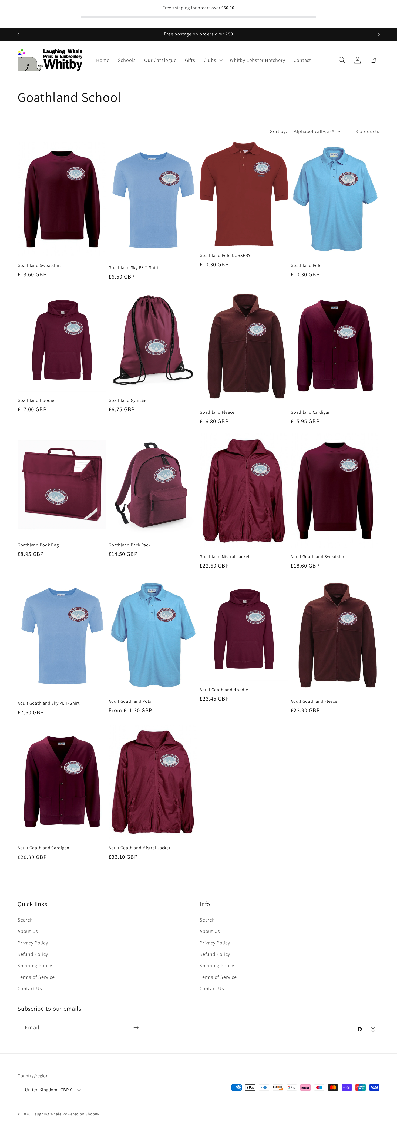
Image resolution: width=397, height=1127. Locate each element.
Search (25, 919)
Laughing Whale (47, 1113)
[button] (212, 60)
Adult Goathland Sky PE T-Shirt (49, 703)
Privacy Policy (33, 942)
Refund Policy (33, 953)
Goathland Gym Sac (128, 400)
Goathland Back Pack (129, 545)
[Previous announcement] (18, 34)
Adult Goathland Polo (130, 701)
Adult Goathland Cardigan (43, 848)
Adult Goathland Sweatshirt (318, 556)
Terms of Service (36, 976)
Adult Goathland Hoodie (224, 689)
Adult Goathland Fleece (314, 701)
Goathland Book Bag (38, 545)
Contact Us (30, 988)
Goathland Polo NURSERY (225, 255)
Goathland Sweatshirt (39, 265)
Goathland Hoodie (36, 400)
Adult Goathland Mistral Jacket (139, 848)
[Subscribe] (136, 1027)
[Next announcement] (379, 34)
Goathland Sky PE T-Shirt (134, 267)
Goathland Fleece (217, 412)
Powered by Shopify (81, 1113)
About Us (28, 930)
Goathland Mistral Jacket (225, 556)
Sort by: (278, 131)
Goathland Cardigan (311, 412)
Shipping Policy (35, 965)
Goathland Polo (306, 265)
